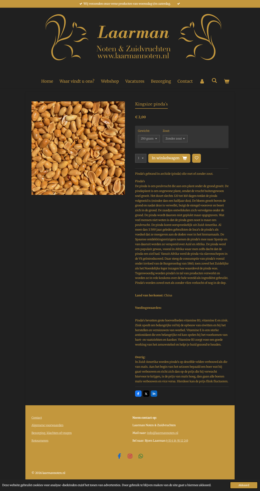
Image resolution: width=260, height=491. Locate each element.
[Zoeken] (214, 80)
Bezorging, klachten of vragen (51, 433)
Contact (36, 417)
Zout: (166, 131)
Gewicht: (144, 131)
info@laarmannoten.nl (162, 433)
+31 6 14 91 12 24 (177, 440)
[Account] (202, 81)
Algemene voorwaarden (47, 425)
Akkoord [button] (243, 485)
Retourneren (39, 440)
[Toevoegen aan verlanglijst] (196, 158)
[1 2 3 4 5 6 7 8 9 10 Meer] (140, 158)
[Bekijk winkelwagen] (226, 81)
